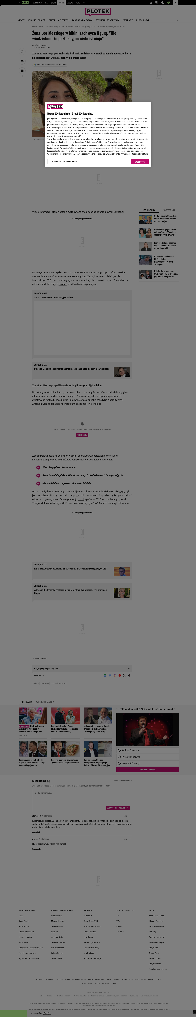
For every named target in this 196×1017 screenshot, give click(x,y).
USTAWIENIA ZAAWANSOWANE (65, 162)
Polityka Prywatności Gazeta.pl (126, 154)
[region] (98, 134)
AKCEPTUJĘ (140, 162)
